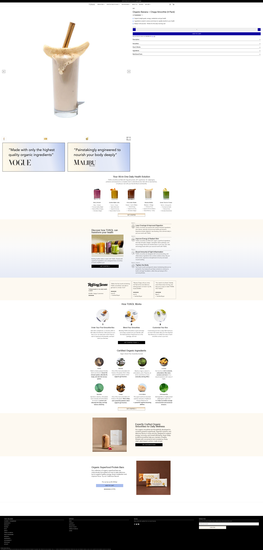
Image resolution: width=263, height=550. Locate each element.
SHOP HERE (138, 1)
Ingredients (7, 538)
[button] (197, 33)
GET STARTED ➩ (105, 266)
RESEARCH (6, 525)
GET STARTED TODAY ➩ (131, 342)
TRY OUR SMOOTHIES (149, 445)
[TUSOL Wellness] (92, 4)
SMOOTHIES (100, 4)
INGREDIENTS (7, 523)
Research (6, 536)
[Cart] (172, 4)
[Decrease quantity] (134, 29)
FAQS (70, 521)
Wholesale (7, 542)
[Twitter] (136, 524)
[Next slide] (128, 71)
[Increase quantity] (259, 29)
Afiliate (6, 544)
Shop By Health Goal (113, 4)
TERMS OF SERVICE (73, 529)
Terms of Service (8, 532)
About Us (134, 4)
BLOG (5, 529)
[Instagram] (134, 524)
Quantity (134, 27)
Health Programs (8, 534)
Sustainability (8, 540)
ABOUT (5, 530)
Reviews (141, 4)
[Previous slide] (3, 71)
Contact (71, 523)
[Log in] (169, 4)
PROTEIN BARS (125, 4)
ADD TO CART (109, 485)
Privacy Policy (73, 527)
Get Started (131, 215)
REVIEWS (6, 527)
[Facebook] (138, 524)
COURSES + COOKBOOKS (10, 521)
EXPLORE (147, 4)
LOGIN (70, 530)
